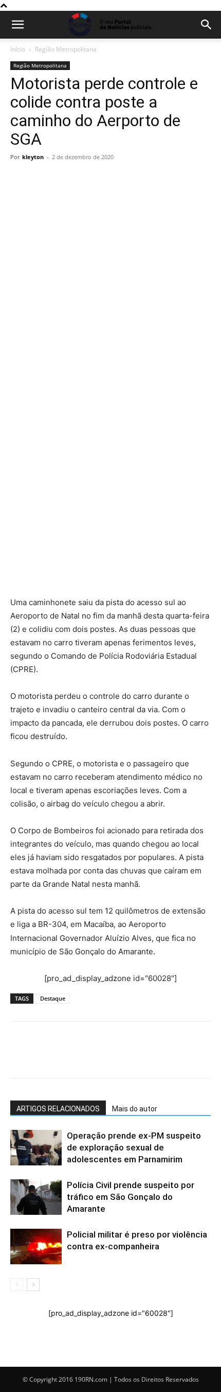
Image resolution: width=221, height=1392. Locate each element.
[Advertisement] (110, 280)
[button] (17, 25)
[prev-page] (16, 1284)
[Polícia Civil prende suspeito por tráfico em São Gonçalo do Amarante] (36, 1197)
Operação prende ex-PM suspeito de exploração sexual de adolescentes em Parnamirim (134, 1147)
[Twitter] (68, 407)
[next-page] (33, 1284)
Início (17, 49)
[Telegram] (91, 407)
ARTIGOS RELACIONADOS (58, 1109)
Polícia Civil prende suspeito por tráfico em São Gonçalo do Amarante (130, 1197)
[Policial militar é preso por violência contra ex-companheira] (36, 1246)
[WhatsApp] (20, 407)
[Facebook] (44, 407)
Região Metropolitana (66, 49)
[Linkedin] (115, 407)
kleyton (33, 157)
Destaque (52, 998)
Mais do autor (134, 1109)
